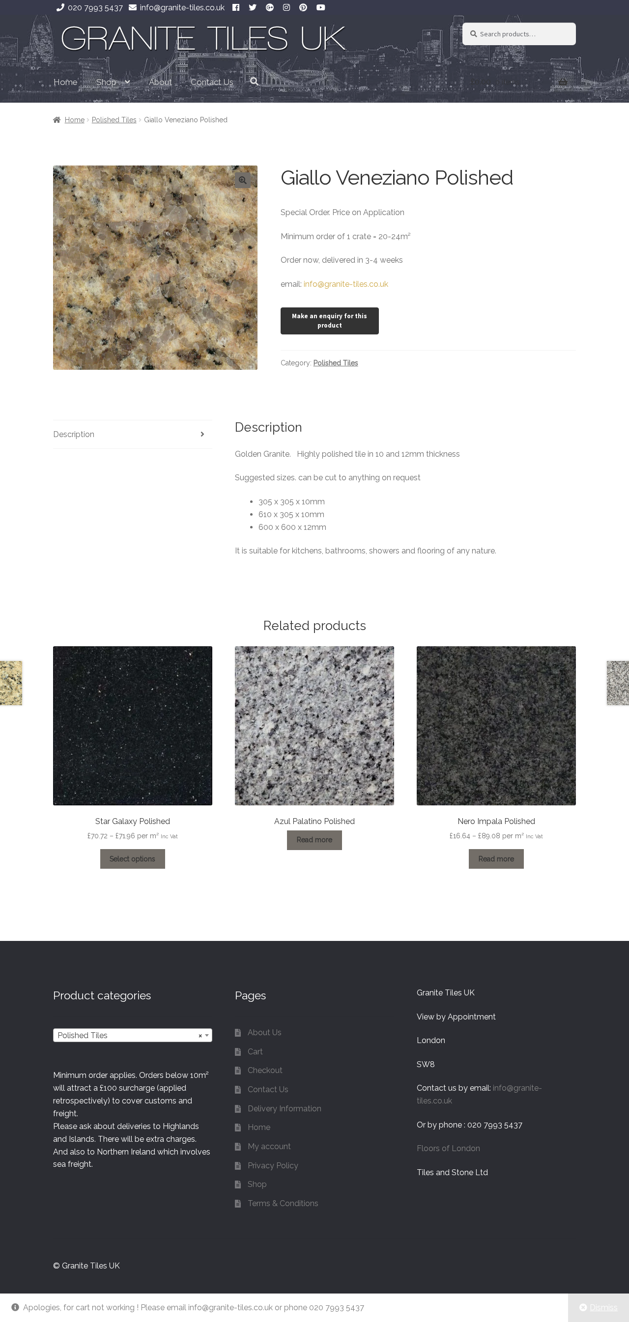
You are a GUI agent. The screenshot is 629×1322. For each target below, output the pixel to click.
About (160, 82)
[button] (243, 180)
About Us (265, 1032)
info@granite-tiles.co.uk (182, 7)
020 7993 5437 (95, 7)
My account (269, 1146)
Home (66, 82)
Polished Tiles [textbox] (129, 1035)
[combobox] (132, 1035)
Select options (132, 859)
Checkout (265, 1070)
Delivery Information (284, 1108)
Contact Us (212, 82)
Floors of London (448, 1148)
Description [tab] (73, 434)
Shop (106, 82)
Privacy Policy (273, 1165)
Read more (314, 840)
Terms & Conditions (283, 1203)
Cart (255, 1051)
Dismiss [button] (604, 1307)
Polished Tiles (114, 120)
